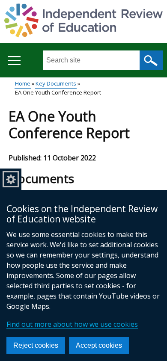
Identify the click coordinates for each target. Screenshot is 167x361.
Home (22, 83)
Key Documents (56, 83)
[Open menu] (14, 60)
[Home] (83, 21)
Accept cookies (99, 345)
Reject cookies (35, 345)
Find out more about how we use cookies (72, 324)
